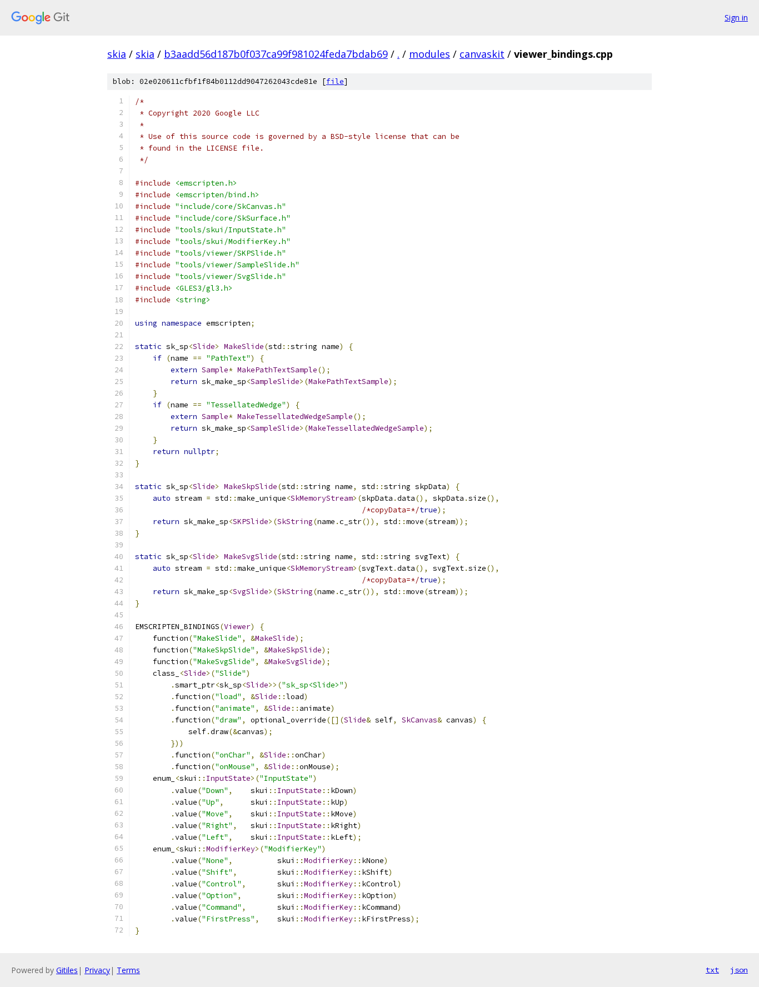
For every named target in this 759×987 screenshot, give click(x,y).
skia (116, 54)
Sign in (736, 17)
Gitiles (67, 970)
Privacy (97, 970)
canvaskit (482, 54)
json (739, 970)
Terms (128, 970)
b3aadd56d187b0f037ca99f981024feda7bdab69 (276, 54)
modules (429, 54)
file (335, 81)
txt (712, 970)
